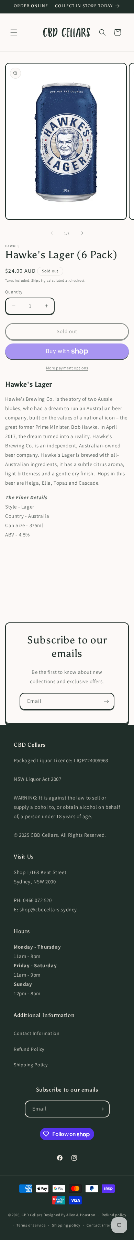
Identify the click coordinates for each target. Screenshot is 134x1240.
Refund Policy (29, 1049)
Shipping (38, 280)
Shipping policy (66, 1225)
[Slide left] (51, 233)
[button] (13, 32)
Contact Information (36, 1033)
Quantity (13, 292)
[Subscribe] (106, 701)
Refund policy (114, 1214)
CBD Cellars (32, 1214)
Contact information (105, 1225)
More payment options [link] (67, 367)
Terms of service (30, 1225)
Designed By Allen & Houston (70, 1214)
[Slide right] (82, 233)
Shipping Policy (31, 1065)
